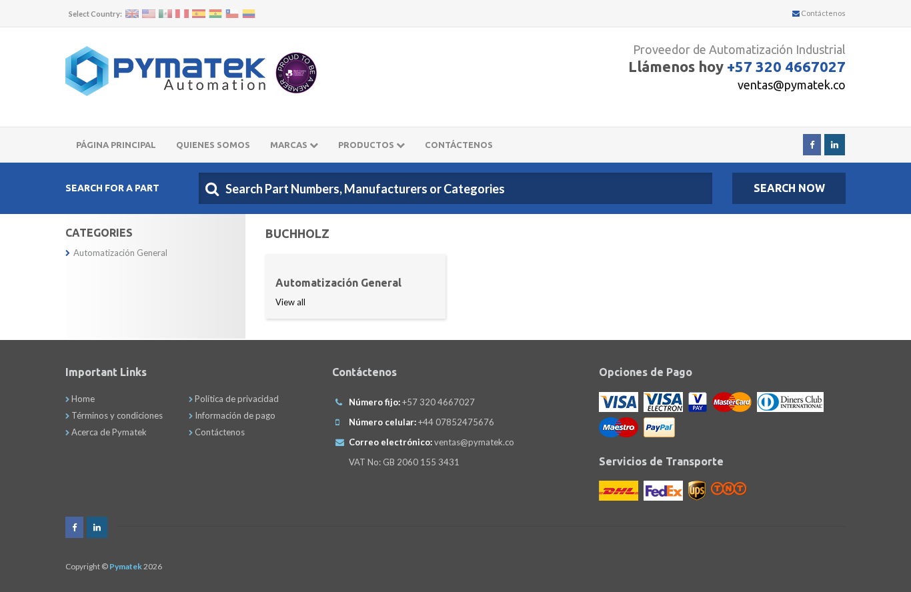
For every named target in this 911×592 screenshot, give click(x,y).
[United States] (148, 13)
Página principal (116, 144)
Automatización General (120, 252)
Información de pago (234, 415)
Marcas (289, 144)
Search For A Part (112, 188)
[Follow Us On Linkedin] (834, 144)
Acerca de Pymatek (108, 432)
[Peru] (182, 13)
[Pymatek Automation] (165, 71)
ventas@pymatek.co (792, 84)
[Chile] (232, 13)
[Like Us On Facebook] (812, 144)
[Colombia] (248, 13)
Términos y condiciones (116, 415)
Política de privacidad (236, 398)
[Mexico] (165, 13)
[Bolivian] (215, 13)
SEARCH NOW (789, 188)
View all (290, 302)
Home (82, 398)
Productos (367, 144)
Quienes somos (213, 144)
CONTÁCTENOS (459, 144)
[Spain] (198, 13)
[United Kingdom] (132, 13)
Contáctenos (823, 13)
